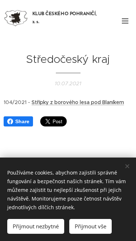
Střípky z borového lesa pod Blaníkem (78, 102)
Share (22, 121)
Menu (125, 20)
